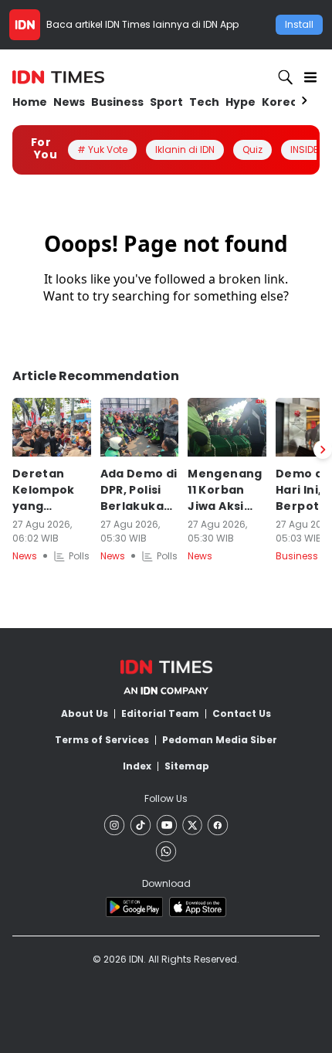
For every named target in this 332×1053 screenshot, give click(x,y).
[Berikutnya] (322, 449)
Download (166, 883)
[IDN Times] (58, 77)
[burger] (310, 77)
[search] (285, 77)
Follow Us (166, 798)
